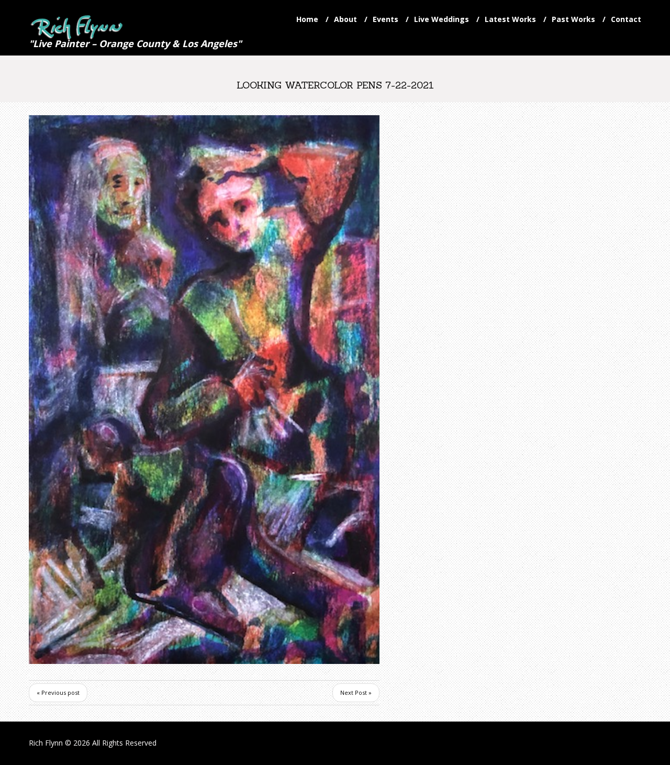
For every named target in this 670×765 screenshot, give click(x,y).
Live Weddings (441, 19)
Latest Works (510, 19)
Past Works (573, 19)
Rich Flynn (46, 743)
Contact (626, 19)
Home (307, 19)
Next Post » (356, 692)
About (345, 19)
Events (385, 19)
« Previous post (58, 692)
